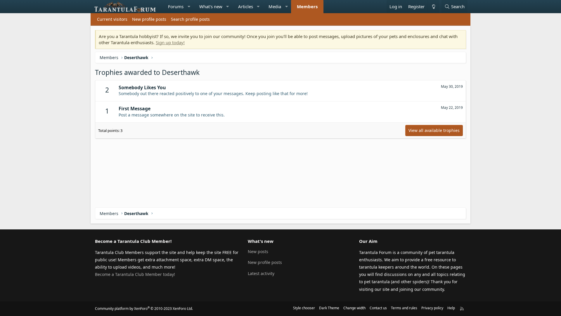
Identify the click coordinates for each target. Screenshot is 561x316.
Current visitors (112, 19)
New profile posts (149, 19)
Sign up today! (170, 42)
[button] (188, 6)
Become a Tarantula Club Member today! (135, 274)
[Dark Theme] (433, 6)
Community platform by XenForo (144, 308)
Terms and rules (404, 307)
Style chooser (304, 307)
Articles (245, 6)
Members (307, 6)
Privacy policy (432, 307)
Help (451, 307)
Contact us (378, 307)
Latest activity (261, 273)
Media (275, 6)
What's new (210, 6)
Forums (175, 6)
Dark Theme (329, 307)
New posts (258, 251)
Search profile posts (190, 19)
